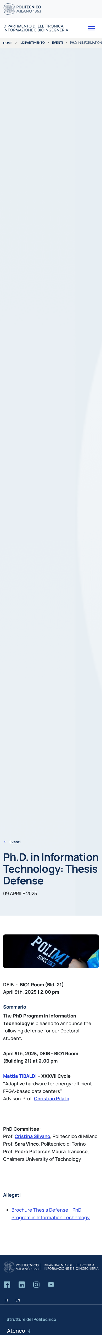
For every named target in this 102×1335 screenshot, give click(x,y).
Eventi (57, 42)
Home (7, 43)
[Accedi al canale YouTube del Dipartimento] (51, 1285)
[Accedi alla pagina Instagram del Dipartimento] (36, 1285)
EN (17, 1300)
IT (7, 1300)
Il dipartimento (32, 42)
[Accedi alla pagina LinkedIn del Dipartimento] (22, 1285)
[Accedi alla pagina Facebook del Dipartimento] (7, 1285)
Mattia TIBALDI (20, 1076)
